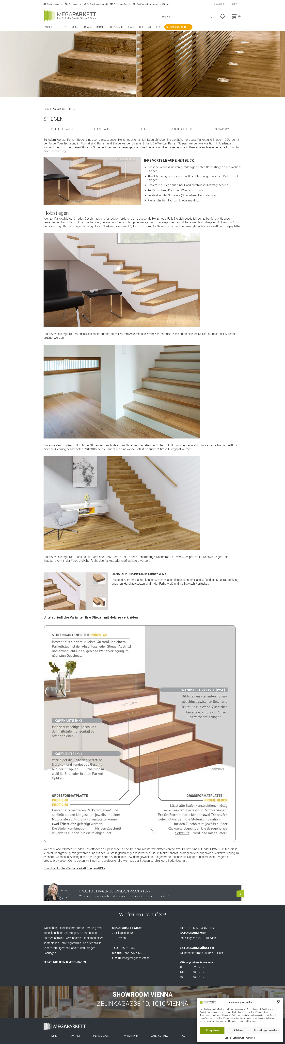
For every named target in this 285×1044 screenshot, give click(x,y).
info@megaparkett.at (135, 958)
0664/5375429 (132, 953)
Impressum (250, 1038)
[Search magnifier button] (210, 16)
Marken (100, 27)
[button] (278, 1002)
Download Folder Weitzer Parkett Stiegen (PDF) (74, 868)
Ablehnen (238, 1030)
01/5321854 (127, 948)
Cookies (228, 1038)
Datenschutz (238, 1038)
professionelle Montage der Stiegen (127, 860)
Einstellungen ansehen (266, 1030)
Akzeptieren (212, 1030)
